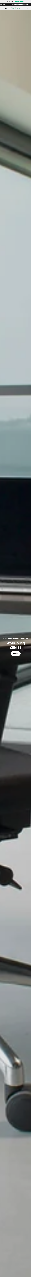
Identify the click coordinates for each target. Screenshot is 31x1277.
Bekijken (15, 653)
